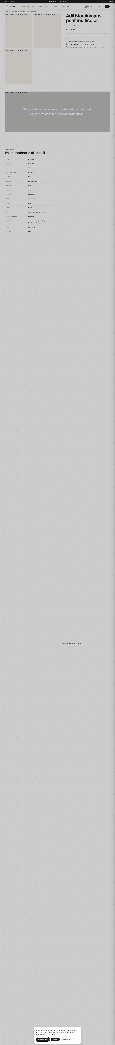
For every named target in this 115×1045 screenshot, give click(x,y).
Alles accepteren (43, 1039)
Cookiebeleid (55, 1034)
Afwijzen (55, 1039)
